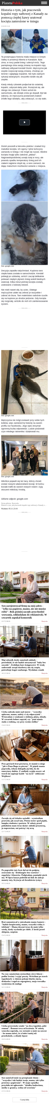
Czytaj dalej (24, 1100)
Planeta (12, 3)
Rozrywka (44, 621)
